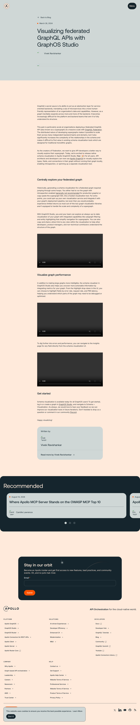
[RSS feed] (134, 710)
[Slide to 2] (70, 523)
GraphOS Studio (65, 404)
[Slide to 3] (74, 523)
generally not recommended (68, 193)
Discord (73, 412)
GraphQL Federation (93, 130)
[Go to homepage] (7, 6)
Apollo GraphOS (76, 158)
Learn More (77, 711)
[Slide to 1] (65, 523)
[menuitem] (25, 624)
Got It (11, 716)
